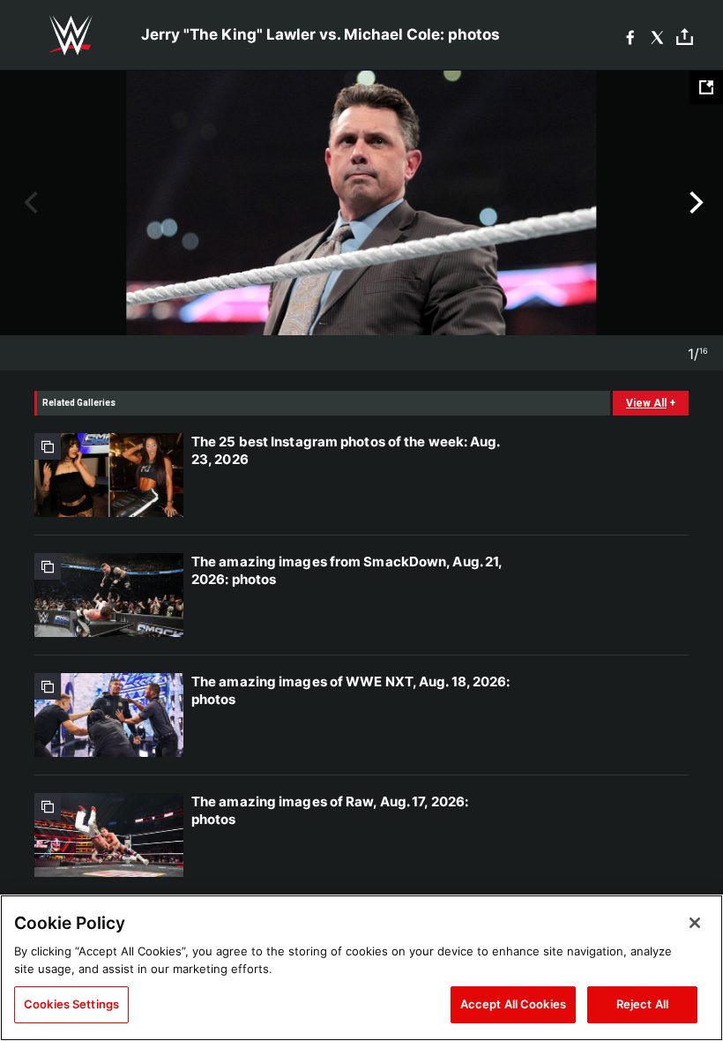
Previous (28, 202)
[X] (657, 35)
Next (694, 202)
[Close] (694, 922)
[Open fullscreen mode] (706, 87)
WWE (70, 35)
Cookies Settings (71, 1004)
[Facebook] (630, 35)
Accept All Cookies (513, 1004)
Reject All (642, 1004)
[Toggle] (684, 35)
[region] (361, 968)
